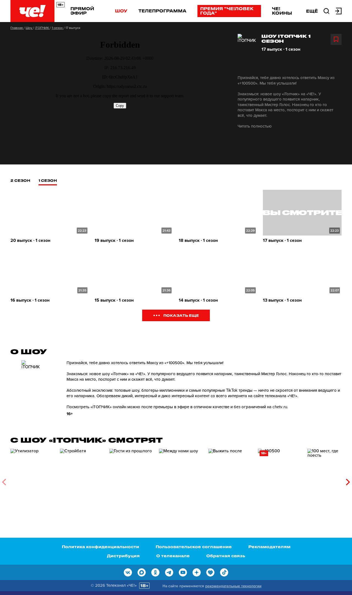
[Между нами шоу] (181, 480)
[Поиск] (326, 10)
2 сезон (20, 180)
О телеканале (173, 555)
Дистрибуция (123, 555)
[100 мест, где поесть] (329, 480)
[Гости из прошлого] (131, 480)
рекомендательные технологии (233, 586)
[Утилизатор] (32, 480)
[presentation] (4, 482)
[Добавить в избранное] (336, 39)
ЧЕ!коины (282, 10)
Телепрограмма (162, 10)
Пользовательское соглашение (194, 546)
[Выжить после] (230, 480)
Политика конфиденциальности (100, 546)
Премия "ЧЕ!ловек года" (227, 10)
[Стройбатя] (82, 480)
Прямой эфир (82, 10)
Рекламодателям (269, 546)
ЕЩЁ (312, 11)
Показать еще (181, 315)
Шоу (121, 10)
